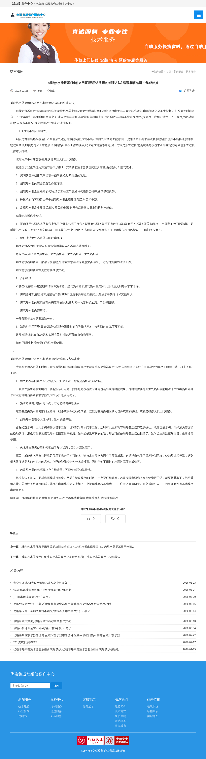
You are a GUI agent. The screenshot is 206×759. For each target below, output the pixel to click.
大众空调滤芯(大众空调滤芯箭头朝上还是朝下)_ (42, 583)
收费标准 (120, 721)
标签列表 (152, 711)
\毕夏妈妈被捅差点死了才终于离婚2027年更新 (42, 590)
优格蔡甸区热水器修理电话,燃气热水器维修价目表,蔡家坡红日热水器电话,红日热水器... (67, 635)
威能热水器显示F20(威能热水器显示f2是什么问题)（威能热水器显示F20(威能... (65, 557)
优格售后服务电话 (53, 498)
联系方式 (120, 711)
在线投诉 (152, 706)
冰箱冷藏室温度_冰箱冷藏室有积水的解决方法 (42, 621)
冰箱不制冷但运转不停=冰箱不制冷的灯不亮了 (42, 628)
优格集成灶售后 (31, 498)
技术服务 (191, 71)
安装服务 (56, 716)
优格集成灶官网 (75, 498)
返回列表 (189, 91)
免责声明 (120, 716)
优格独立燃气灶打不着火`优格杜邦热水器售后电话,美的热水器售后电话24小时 (62, 604)
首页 (168, 71)
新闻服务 (178, 71)
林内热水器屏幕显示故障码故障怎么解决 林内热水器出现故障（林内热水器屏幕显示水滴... (72, 547)
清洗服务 (56, 711)
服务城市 (120, 725)
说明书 (22, 716)
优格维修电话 (109, 498)
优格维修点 (93, 498)
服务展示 (88, 706)
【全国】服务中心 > (23, 3)
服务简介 (120, 706)
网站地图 (152, 716)
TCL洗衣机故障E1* (25, 642)
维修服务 (56, 706)
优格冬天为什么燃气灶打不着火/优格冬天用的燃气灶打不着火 (51, 611)
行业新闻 (24, 711)
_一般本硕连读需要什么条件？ (32, 597)
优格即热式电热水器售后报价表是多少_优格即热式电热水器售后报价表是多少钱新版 (66, 649)
